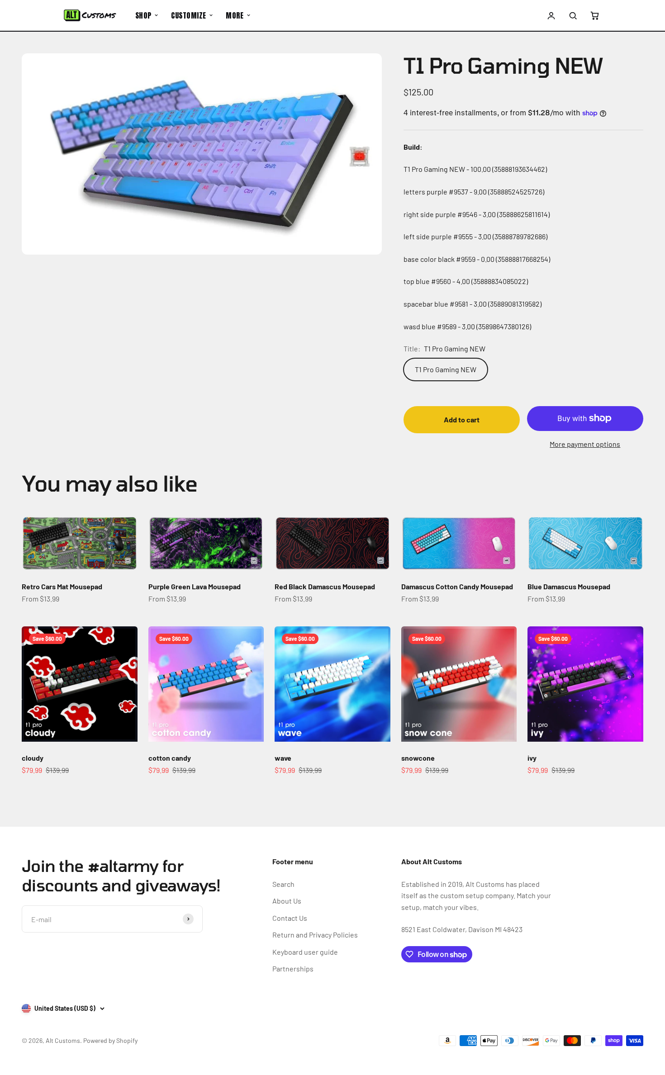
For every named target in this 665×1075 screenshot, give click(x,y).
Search (283, 884)
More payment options (585, 444)
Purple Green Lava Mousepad (194, 586)
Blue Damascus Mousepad (568, 586)
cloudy (32, 757)
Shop (143, 15)
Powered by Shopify (110, 1040)
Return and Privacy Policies (315, 934)
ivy (532, 757)
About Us (286, 900)
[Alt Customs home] (90, 15)
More (234, 15)
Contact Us (289, 918)
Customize (188, 15)
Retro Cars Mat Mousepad (62, 586)
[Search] (572, 15)
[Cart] (594, 15)
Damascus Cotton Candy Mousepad (457, 586)
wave (283, 757)
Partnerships (293, 968)
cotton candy (169, 757)
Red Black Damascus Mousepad (325, 586)
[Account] (551, 15)
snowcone (418, 757)
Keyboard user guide (305, 951)
